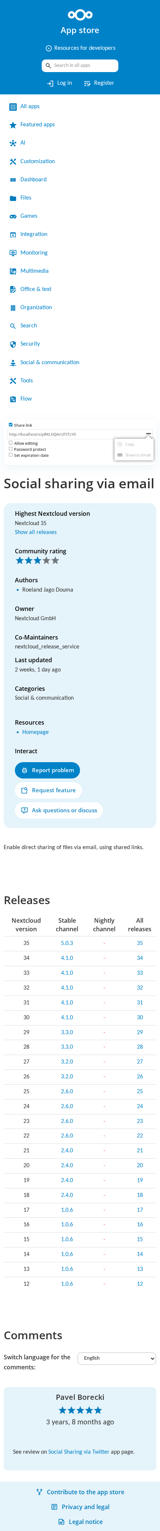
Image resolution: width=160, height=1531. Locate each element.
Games (28, 216)
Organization (36, 308)
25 (140, 1092)
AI (22, 143)
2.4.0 (67, 1151)
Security (30, 344)
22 (140, 1136)
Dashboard (33, 180)
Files (25, 198)
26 (140, 1077)
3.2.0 (67, 1062)
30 (140, 1018)
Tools (26, 381)
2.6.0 (67, 1092)
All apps (29, 107)
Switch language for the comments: (37, 1362)
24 (140, 1107)
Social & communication (49, 363)
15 (140, 1240)
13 (140, 1269)
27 (140, 1062)
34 (140, 958)
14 (140, 1255)
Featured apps (37, 125)
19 (140, 1181)
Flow (26, 399)
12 (140, 1284)
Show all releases (36, 532)
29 (140, 1033)
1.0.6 (67, 1210)
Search (28, 326)
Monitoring (34, 253)
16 (140, 1225)
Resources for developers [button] (80, 48)
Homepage (35, 732)
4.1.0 (67, 958)
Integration (33, 234)
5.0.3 (67, 943)
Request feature (54, 790)
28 (140, 1047)
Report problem (53, 770)
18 (140, 1195)
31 (140, 1003)
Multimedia (34, 271)
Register (98, 83)
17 (140, 1210)
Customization (37, 162)
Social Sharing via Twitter (78, 1452)
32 (140, 988)
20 (140, 1166)
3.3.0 (67, 1033)
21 (140, 1151)
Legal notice (86, 1522)
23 (140, 1121)
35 (140, 943)
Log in (59, 83)
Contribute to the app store (85, 1492)
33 (140, 973)
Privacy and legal (85, 1507)
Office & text (35, 289)
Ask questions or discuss (64, 810)
